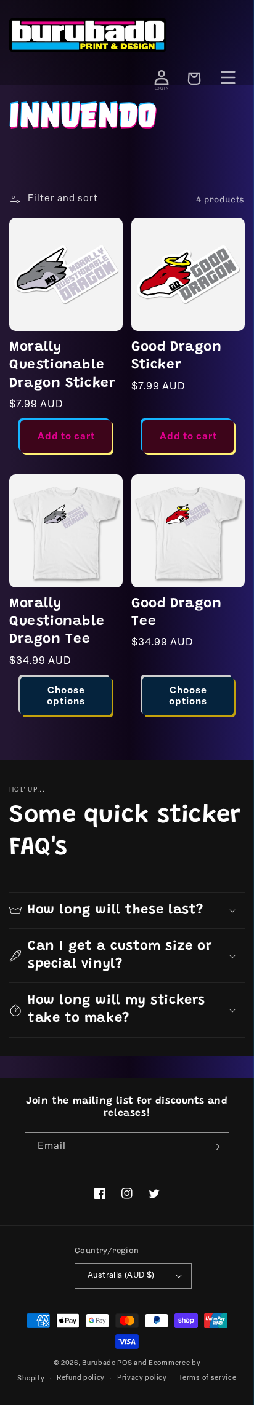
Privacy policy (142, 1378)
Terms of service (207, 1378)
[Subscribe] (215, 1146)
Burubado (99, 1363)
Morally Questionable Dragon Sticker (62, 366)
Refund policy (81, 1378)
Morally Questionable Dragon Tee (56, 622)
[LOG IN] (161, 77)
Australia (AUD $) (121, 1276)
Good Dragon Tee (176, 613)
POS (124, 1363)
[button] (127, 911)
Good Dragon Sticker (176, 356)
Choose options (66, 697)
